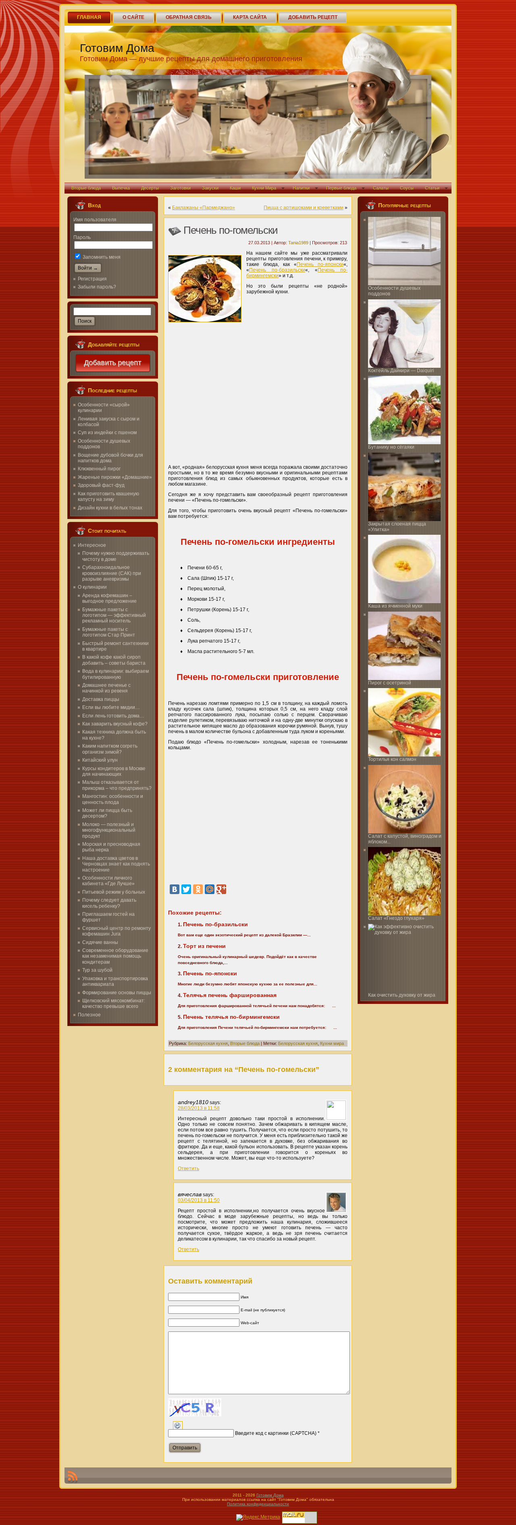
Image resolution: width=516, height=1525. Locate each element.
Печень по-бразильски (277, 270)
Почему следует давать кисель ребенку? (109, 903)
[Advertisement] (257, 397)
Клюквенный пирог (99, 469)
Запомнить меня (101, 257)
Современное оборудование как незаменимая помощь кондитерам (115, 956)
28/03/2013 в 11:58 (199, 1108)
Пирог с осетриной (389, 683)
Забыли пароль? (97, 287)
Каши (235, 187)
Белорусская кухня (208, 1043)
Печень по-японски (320, 264)
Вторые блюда (86, 187)
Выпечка (121, 187)
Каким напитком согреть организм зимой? (109, 748)
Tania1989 (298, 242)
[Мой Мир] (209, 889)
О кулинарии (92, 587)
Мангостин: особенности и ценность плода (112, 799)
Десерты (150, 187)
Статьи (432, 187)
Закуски (210, 187)
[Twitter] (186, 889)
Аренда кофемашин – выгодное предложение (109, 598)
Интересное (92, 545)
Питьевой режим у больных (113, 892)
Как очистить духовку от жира (401, 995)
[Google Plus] (221, 889)
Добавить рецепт (112, 363)
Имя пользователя (95, 220)
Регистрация (92, 279)
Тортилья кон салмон (392, 759)
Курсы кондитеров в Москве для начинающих (114, 771)
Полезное (89, 1015)
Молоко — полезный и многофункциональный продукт (108, 830)
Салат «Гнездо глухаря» (396, 918)
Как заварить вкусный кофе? (115, 724)
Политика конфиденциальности (258, 1504)
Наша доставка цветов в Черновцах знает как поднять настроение (116, 864)
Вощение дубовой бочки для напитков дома (110, 458)
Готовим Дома (117, 48)
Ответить (188, 1168)
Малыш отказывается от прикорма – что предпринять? (117, 785)
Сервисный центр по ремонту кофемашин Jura (116, 931)
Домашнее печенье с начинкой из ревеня (106, 688)
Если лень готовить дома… (113, 716)
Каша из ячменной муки (395, 606)
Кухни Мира (264, 187)
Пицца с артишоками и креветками (303, 207)
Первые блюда (341, 187)
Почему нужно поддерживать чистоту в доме (115, 556)
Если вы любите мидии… (111, 707)
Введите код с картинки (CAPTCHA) (275, 1433)
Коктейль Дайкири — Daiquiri (401, 370)
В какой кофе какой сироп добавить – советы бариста (114, 660)
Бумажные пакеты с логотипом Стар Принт (108, 632)
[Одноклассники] (198, 889)
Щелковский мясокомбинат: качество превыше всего (113, 1003)
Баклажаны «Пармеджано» (203, 207)
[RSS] (72, 1477)
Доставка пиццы (100, 699)
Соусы (407, 187)
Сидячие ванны (100, 942)
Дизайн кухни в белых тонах (110, 508)
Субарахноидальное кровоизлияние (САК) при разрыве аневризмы (111, 573)
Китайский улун (100, 760)
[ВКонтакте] (174, 889)
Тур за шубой (97, 970)
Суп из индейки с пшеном (107, 432)
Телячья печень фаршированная (230, 995)
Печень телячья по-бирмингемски (231, 1017)
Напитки (301, 187)
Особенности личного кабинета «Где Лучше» (108, 880)
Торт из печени (204, 946)
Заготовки (180, 187)
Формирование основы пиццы (116, 992)
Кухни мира (332, 1043)
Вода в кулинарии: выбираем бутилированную (115, 674)
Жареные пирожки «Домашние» (115, 477)
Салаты (381, 187)
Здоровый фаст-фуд (101, 485)
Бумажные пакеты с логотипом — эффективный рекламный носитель (114, 615)
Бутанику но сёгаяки (391, 447)
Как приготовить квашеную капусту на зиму (108, 496)
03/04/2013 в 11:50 (199, 1200)
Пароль (82, 237)
